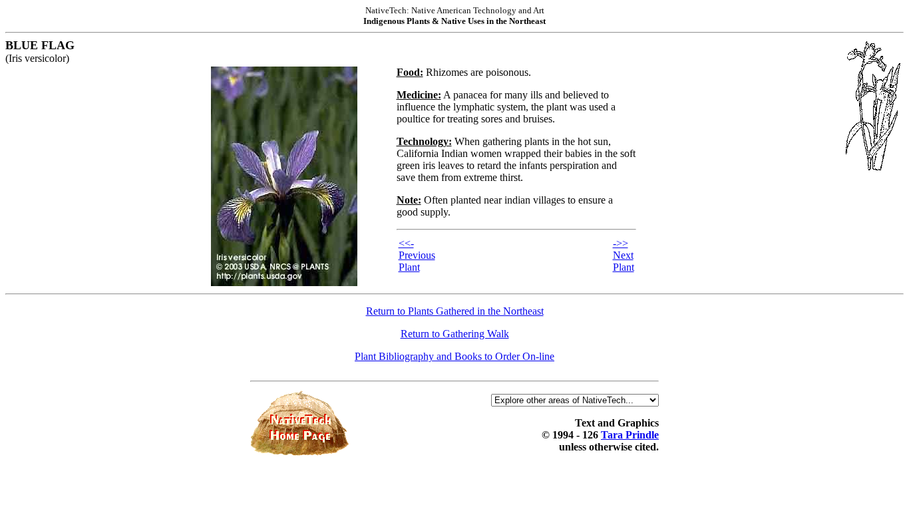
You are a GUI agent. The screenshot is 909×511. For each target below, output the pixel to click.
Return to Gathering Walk (455, 333)
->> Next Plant (623, 255)
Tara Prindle (630, 434)
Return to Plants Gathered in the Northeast (455, 311)
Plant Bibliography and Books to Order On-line (454, 356)
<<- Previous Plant (417, 255)
